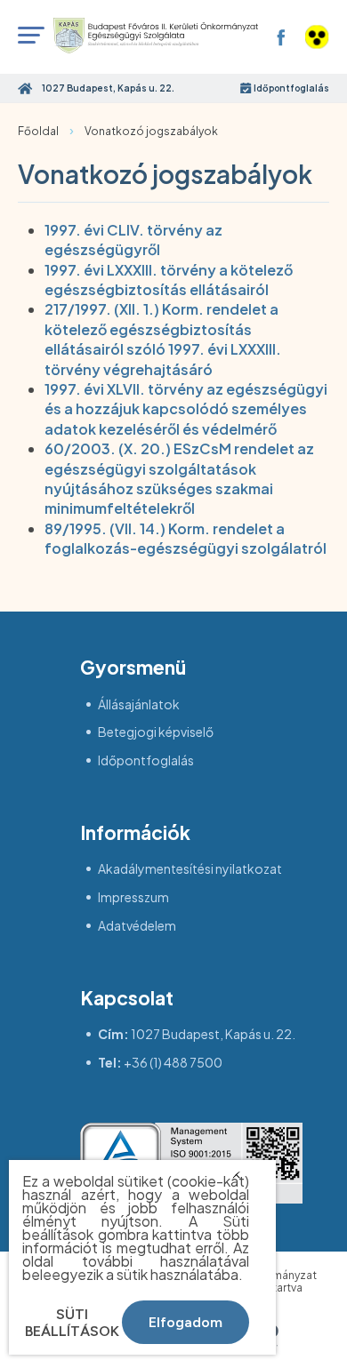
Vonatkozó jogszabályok (151, 131)
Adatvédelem (137, 925)
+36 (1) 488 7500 (173, 1062)
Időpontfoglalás (291, 88)
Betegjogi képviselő (156, 732)
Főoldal (38, 131)
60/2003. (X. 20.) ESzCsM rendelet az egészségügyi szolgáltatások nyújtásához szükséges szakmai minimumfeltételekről (179, 478)
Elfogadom (185, 1322)
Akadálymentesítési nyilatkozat (190, 868)
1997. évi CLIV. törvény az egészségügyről (133, 239)
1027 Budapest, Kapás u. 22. (213, 1034)
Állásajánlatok (139, 704)
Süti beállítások (72, 1323)
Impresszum (133, 897)
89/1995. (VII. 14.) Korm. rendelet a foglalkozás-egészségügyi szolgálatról (185, 538)
